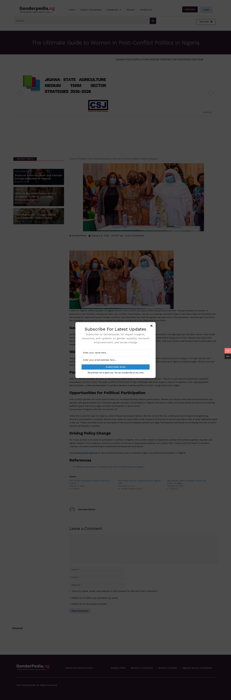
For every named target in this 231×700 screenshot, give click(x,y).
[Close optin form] (152, 326)
